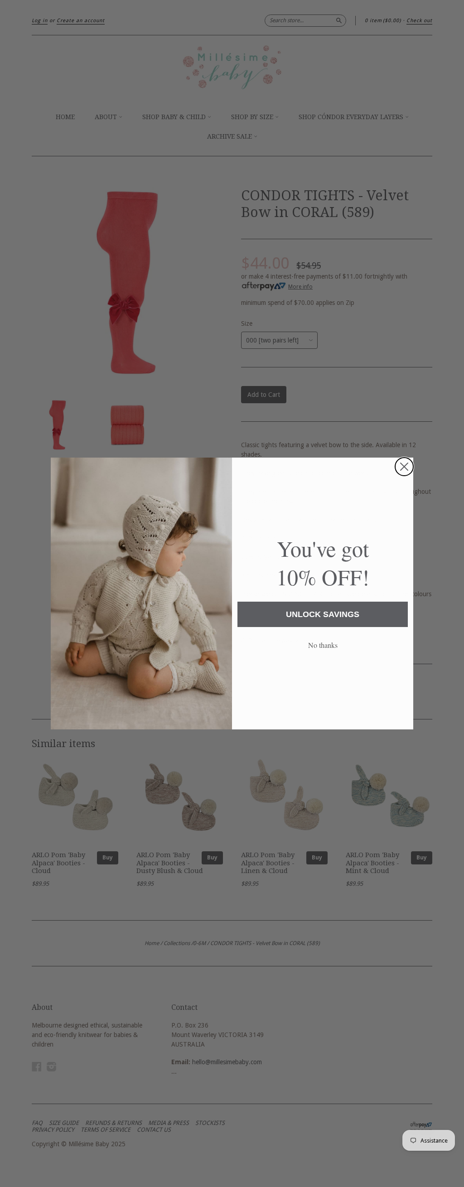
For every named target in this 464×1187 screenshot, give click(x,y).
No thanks (323, 645)
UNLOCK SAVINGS (322, 614)
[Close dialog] (404, 467)
